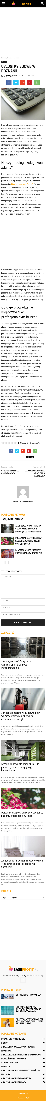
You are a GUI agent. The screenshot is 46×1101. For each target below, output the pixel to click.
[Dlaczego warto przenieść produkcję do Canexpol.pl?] (7, 553)
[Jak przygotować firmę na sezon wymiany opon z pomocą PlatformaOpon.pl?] (7, 528)
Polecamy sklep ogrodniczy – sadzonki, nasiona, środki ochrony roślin (29, 541)
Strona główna (6, 58)
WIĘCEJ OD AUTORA (13, 519)
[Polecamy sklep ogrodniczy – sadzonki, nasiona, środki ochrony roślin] (7, 541)
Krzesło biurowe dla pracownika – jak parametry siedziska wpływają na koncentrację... (20, 767)
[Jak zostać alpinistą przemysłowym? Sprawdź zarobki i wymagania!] (7, 1010)
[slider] (9, 442)
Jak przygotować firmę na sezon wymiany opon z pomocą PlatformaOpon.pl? (28, 529)
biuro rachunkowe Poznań (22, 184)
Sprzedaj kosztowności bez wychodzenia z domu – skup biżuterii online (29, 1021)
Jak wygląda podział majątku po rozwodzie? (34, 473)
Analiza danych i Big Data (13, 1082)
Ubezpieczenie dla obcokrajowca (10, 472)
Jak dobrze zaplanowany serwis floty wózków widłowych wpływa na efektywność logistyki (20, 716)
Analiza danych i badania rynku (16, 1078)
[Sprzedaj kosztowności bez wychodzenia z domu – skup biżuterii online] (7, 1022)
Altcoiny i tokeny (9, 1062)
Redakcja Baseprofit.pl (14, 75)
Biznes (4, 62)
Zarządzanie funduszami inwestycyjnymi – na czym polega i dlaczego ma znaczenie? (22, 864)
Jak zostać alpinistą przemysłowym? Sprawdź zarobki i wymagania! (28, 1009)
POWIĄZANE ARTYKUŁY (13, 514)
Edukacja (5, 1066)
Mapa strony (23, 1093)
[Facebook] (23, 980)
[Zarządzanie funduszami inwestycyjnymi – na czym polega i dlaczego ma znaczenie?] (23, 846)
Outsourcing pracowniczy (28, 995)
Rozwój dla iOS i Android (13, 1039)
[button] (42, 3)
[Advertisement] (23, 31)
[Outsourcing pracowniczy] (7, 996)
